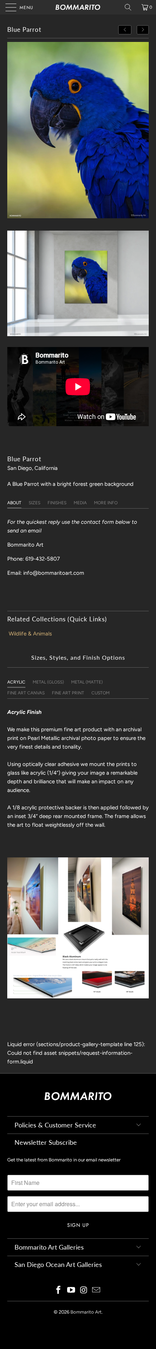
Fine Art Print (68, 692)
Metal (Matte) (87, 682)
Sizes (34, 502)
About (14, 502)
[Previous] (124, 29)
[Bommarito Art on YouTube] (71, 1290)
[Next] (143, 29)
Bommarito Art (86, 1312)
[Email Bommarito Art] (96, 1290)
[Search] (130, 7)
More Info (106, 502)
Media (80, 502)
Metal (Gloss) (48, 682)
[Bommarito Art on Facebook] (58, 1290)
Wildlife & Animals (30, 633)
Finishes (57, 502)
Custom (100, 692)
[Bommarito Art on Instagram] (84, 1290)
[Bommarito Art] (78, 7)
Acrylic (16, 682)
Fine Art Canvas (26, 692)
